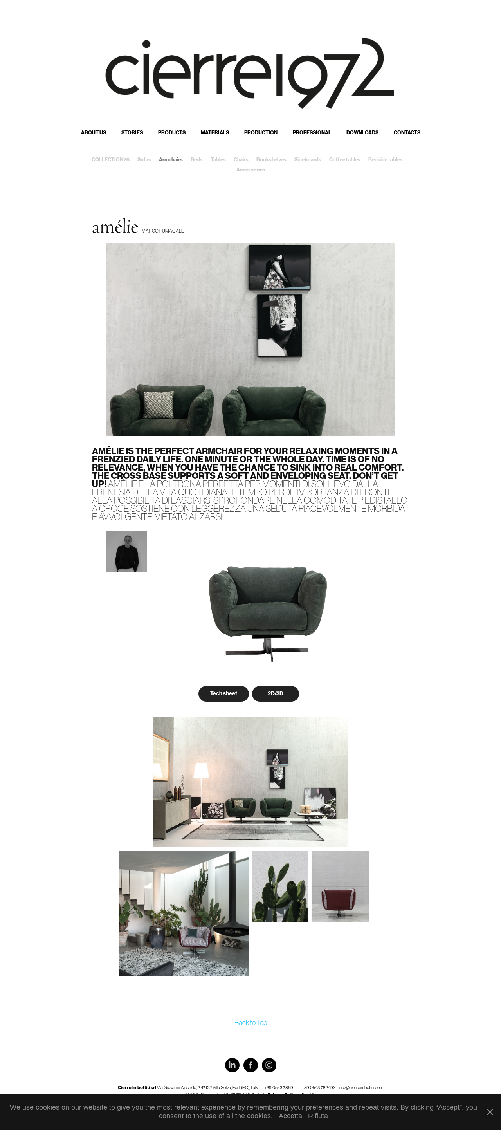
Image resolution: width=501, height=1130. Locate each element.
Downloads (362, 132)
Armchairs (171, 159)
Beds (197, 159)
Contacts (407, 132)
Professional (312, 132)
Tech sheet (223, 693)
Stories (132, 132)
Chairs (241, 159)
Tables (218, 159)
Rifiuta (318, 1116)
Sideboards (307, 159)
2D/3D (275, 693)
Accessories (250, 170)
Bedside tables (385, 159)
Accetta (290, 1116)
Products (172, 132)
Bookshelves (271, 159)
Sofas (144, 159)
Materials (215, 132)
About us (93, 132)
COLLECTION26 (111, 159)
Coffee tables (344, 159)
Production (261, 132)
